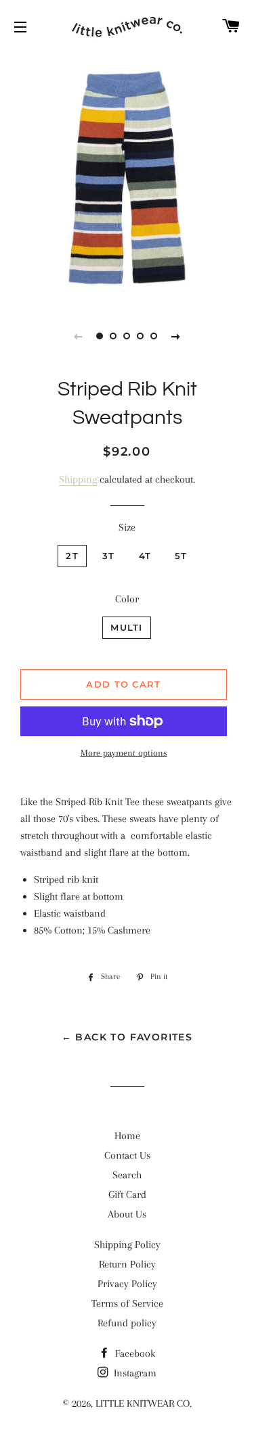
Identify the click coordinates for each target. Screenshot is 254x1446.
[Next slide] (176, 336)
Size (127, 527)
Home (127, 1136)
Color (127, 599)
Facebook (133, 1353)
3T (108, 555)
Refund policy (127, 1323)
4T (145, 555)
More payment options (124, 753)
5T (181, 555)
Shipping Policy (127, 1244)
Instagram (133, 1373)
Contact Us (127, 1155)
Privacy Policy (127, 1284)
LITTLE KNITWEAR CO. (144, 1403)
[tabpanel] (127, 177)
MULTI (126, 627)
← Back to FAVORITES (127, 1037)
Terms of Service (127, 1303)
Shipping (78, 479)
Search (127, 1175)
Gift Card (127, 1194)
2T (72, 555)
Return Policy (127, 1264)
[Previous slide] (78, 336)
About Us (127, 1214)
